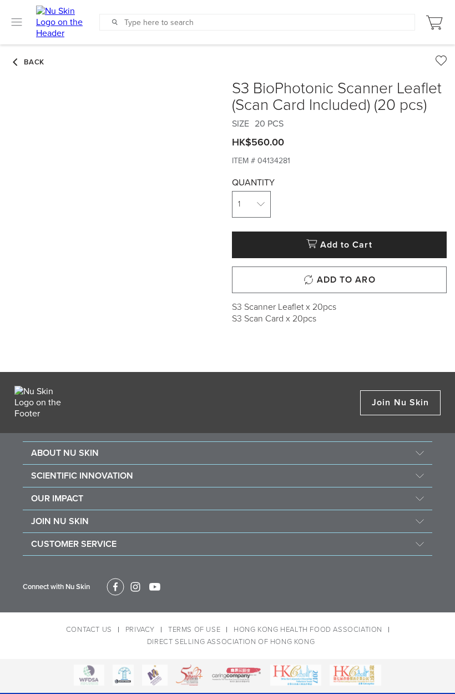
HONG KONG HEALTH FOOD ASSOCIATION (308, 629)
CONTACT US (89, 629)
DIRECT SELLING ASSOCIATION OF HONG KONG (231, 641)
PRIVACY (140, 629)
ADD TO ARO (346, 279)
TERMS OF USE (194, 629)
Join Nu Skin (400, 402)
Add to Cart (346, 244)
